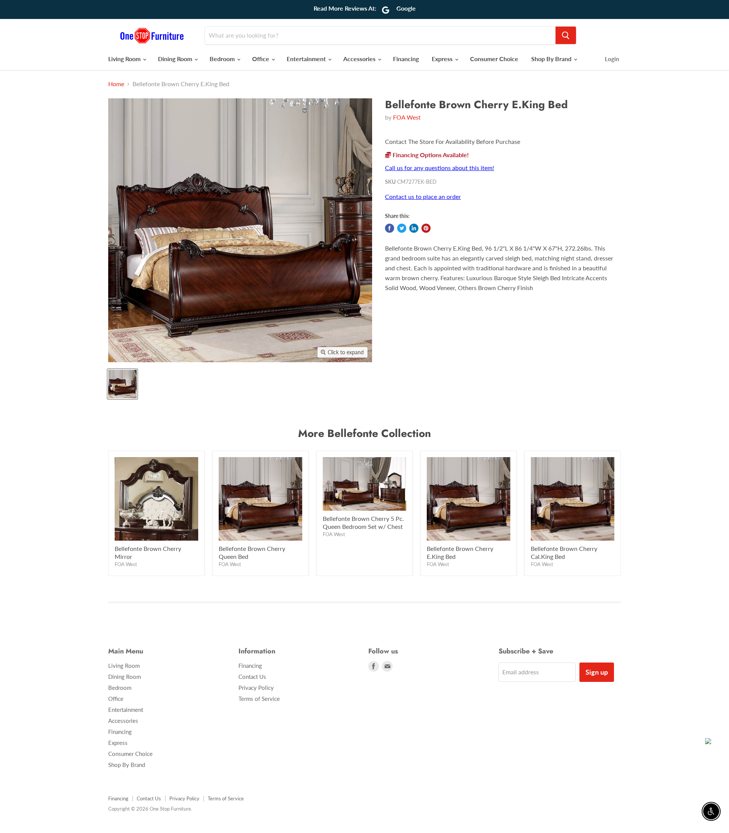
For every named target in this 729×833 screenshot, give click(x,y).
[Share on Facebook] (389, 228)
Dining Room (176, 58)
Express (443, 58)
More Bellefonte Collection (364, 433)
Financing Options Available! (430, 154)
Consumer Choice (494, 58)
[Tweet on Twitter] (401, 228)
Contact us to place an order (423, 196)
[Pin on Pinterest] (426, 228)
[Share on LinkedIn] (413, 228)
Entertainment (307, 58)
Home (116, 83)
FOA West (407, 117)
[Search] (565, 35)
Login (612, 58)
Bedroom (223, 58)
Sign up (596, 672)
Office (261, 58)
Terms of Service (259, 698)
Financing (406, 58)
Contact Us (252, 676)
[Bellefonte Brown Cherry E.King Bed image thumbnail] (122, 384)
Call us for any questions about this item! (439, 167)
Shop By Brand (552, 58)
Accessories (360, 58)
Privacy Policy (256, 687)
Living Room (125, 58)
